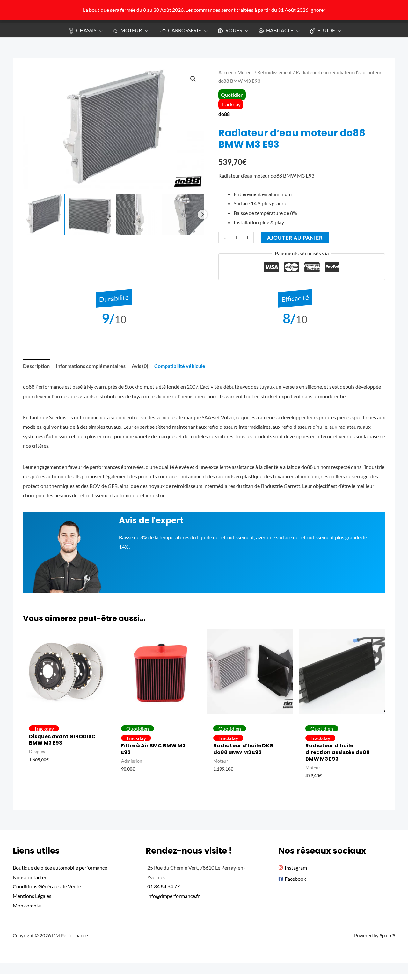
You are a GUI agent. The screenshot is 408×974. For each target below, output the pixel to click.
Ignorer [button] (317, 10)
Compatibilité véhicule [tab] (179, 366)
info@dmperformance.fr (173, 896)
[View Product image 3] (137, 215)
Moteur (245, 72)
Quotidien (232, 95)
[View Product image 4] (183, 215)
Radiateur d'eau (312, 72)
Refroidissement (274, 72)
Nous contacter (30, 877)
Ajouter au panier (295, 238)
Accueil (226, 72)
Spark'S (387, 935)
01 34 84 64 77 (163, 886)
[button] (99, 30)
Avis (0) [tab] (140, 366)
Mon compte (27, 905)
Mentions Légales (32, 896)
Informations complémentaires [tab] (91, 366)
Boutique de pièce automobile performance (60, 868)
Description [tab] (36, 366)
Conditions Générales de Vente (47, 886)
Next (202, 214)
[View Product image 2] (90, 215)
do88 (224, 114)
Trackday (231, 104)
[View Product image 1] (44, 215)
